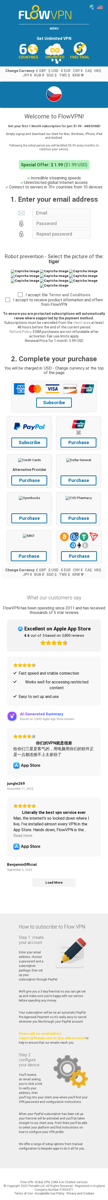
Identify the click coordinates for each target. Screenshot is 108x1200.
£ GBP (41, 71)
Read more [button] (22, 835)
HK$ (97, 71)
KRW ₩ (78, 75)
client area (81, 323)
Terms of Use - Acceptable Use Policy (39, 1193)
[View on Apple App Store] (26, 765)
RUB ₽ (39, 75)
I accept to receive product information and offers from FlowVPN (56, 302)
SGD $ (51, 75)
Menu (54, 28)
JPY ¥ (27, 75)
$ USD (53, 71)
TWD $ (64, 75)
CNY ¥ (78, 71)
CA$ (88, 71)
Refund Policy (20, 332)
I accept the (56, 295)
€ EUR (66, 71)
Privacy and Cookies (80, 1193)
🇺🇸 (100, 7)
